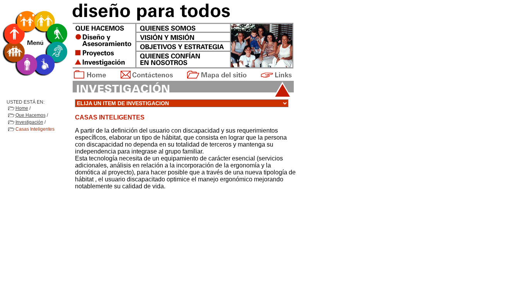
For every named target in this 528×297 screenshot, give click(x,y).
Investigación (29, 122)
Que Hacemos (30, 115)
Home (21, 108)
